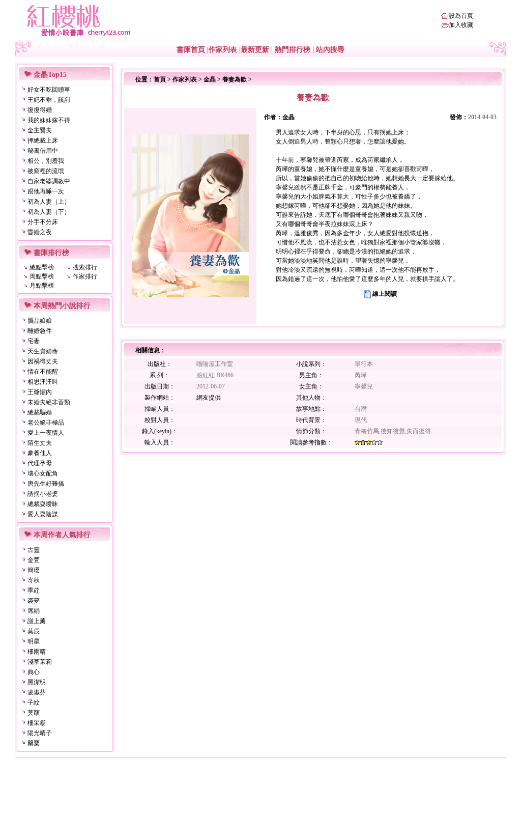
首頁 (160, 79)
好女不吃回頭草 (48, 89)
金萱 (33, 560)
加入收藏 (461, 25)
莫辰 (33, 631)
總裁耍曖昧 (42, 504)
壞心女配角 (42, 473)
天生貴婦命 (42, 351)
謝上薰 (36, 621)
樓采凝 (36, 722)
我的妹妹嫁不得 (48, 120)
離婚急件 (39, 330)
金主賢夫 (39, 130)
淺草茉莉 (39, 661)
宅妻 (33, 341)
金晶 (210, 79)
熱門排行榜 (292, 49)
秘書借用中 (42, 150)
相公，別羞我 (45, 160)
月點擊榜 (42, 285)
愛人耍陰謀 (42, 514)
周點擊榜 (42, 276)
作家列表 (223, 49)
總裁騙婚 (39, 412)
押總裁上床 (42, 140)
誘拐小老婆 (42, 493)
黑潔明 (36, 682)
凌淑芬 (36, 692)
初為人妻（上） (48, 201)
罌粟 (33, 743)
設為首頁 (461, 15)
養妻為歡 (234, 79)
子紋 (33, 702)
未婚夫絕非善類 (48, 402)
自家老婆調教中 (48, 181)
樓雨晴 (36, 651)
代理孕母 (39, 463)
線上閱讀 (384, 293)
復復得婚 (39, 110)
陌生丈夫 (39, 442)
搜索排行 (85, 267)
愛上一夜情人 (45, 432)
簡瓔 (33, 570)
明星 (33, 641)
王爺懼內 (39, 392)
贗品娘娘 (39, 320)
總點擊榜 (42, 267)
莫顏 (33, 712)
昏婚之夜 (39, 232)
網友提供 (208, 397)
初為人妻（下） (48, 211)
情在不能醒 (42, 371)
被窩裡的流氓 (45, 171)
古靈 (33, 549)
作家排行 (85, 276)
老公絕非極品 (45, 422)
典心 (33, 672)
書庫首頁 (191, 49)
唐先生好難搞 (45, 483)
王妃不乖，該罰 (48, 99)
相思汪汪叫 (42, 381)
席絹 (33, 610)
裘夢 (33, 600)
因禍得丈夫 (42, 361)
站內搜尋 (330, 49)
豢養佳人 (39, 453)
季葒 (33, 590)
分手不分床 (42, 222)
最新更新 (255, 49)
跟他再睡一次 (45, 191)
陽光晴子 (39, 733)
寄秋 (33, 580)
